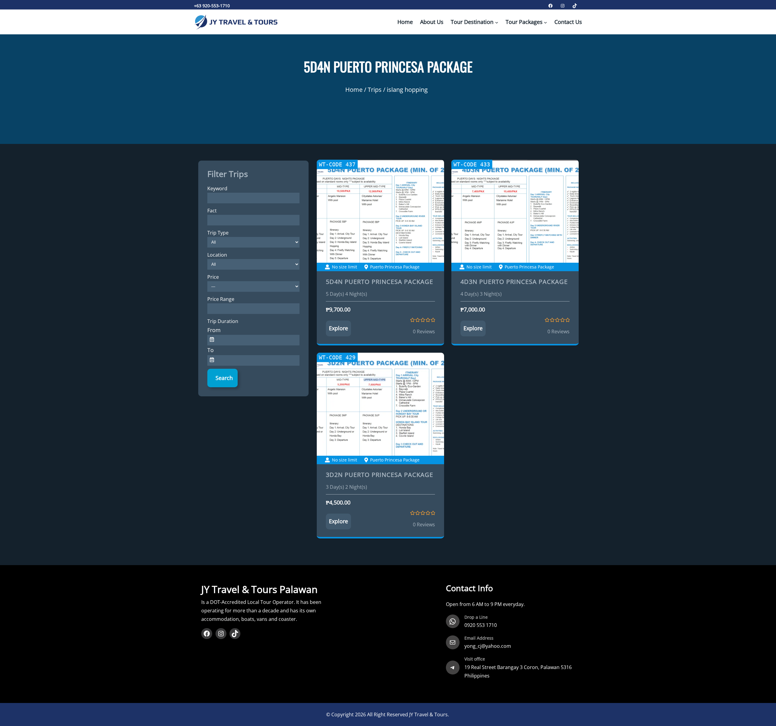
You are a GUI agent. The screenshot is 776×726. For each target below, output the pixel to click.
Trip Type (218, 232)
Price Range (220, 299)
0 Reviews (424, 331)
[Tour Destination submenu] (496, 22)
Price (213, 277)
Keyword (217, 188)
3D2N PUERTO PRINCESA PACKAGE (379, 475)
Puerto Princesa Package (395, 267)
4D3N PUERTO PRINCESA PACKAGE (514, 282)
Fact (212, 210)
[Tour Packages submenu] (545, 22)
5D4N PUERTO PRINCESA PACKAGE (379, 282)
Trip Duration (222, 321)
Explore (338, 328)
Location (217, 254)
